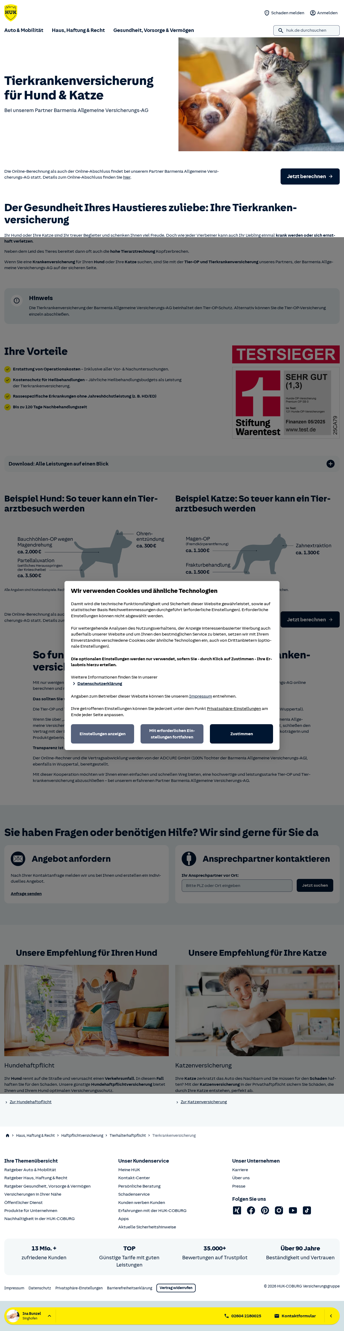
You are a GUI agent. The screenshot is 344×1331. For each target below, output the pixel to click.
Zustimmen (241, 733)
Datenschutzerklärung (99, 683)
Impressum (200, 696)
